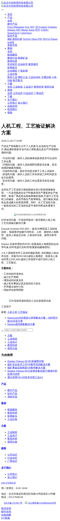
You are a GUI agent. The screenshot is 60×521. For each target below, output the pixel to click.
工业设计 (12, 342)
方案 (9, 335)
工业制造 (12, 338)
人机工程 (12, 312)
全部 (9, 20)
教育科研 (12, 345)
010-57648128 (8, 483)
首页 (9, 14)
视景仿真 (12, 348)
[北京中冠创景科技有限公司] (30, 4)
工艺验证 (23, 312)
